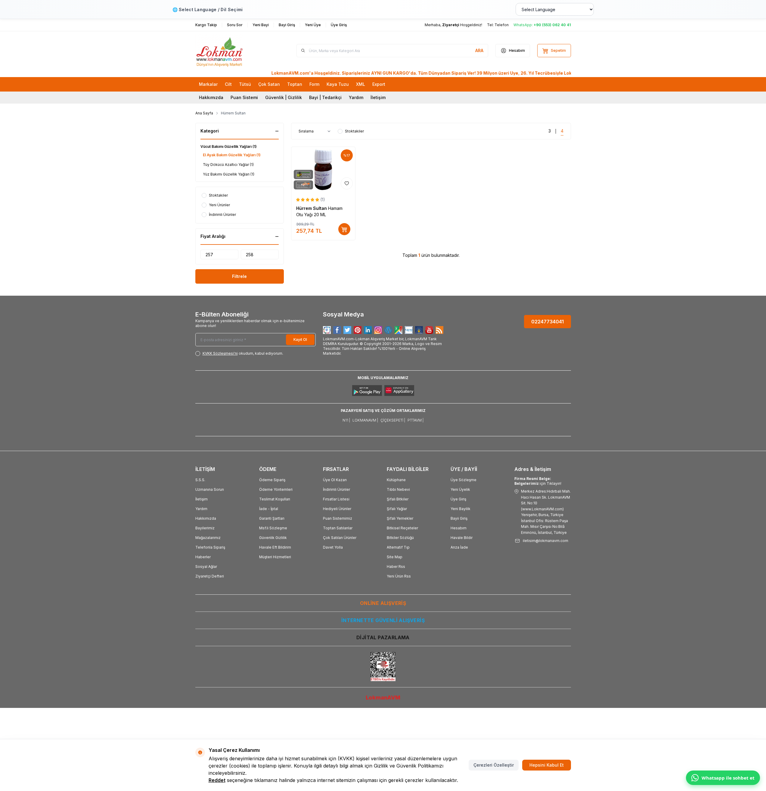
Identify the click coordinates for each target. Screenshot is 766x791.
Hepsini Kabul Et (546, 765)
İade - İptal (268, 508)
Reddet (217, 780)
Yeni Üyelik (460, 489)
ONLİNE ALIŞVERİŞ (383, 603)
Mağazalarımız (208, 537)
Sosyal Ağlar (206, 566)
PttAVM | (415, 420)
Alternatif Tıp (398, 547)
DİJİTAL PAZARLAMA (383, 637)
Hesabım (459, 528)
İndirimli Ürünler (336, 489)
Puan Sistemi (244, 97)
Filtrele (239, 276)
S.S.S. (200, 480)
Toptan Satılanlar (337, 528)
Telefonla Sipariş (210, 547)
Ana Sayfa (204, 113)
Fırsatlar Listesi (336, 499)
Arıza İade (459, 547)
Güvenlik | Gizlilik (283, 97)
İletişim (378, 97)
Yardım (356, 97)
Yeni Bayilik (460, 508)
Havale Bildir (462, 537)
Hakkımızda (211, 97)
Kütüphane (396, 480)
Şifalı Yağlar (397, 508)
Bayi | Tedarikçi (325, 97)
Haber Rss (396, 566)
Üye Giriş (458, 499)
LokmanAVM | (365, 420)
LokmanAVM (383, 697)
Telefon (502, 25)
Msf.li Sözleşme (273, 528)
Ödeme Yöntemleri (276, 489)
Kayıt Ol (300, 339)
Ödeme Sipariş (272, 480)
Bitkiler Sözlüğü (400, 537)
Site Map (394, 557)
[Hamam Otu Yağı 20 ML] (323, 169)
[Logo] (231, 50)
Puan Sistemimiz (337, 518)
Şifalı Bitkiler (397, 499)
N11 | (346, 420)
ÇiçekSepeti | (392, 420)
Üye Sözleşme (463, 480)
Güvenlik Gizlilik (273, 537)
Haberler (203, 557)
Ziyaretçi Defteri (209, 576)
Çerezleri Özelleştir (493, 765)
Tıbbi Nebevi (398, 489)
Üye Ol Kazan (335, 480)
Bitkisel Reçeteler (402, 528)
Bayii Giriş (459, 518)
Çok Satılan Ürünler (339, 537)
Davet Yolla (333, 547)
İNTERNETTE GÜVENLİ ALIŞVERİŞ (383, 620)
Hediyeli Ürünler (337, 508)
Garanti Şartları (271, 518)
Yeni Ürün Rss (399, 576)
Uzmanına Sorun (209, 489)
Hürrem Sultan (312, 208)
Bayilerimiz (205, 528)
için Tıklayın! (537, 481)
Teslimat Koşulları (274, 499)
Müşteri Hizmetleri (275, 557)
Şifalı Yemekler (400, 518)
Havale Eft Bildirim (275, 547)
